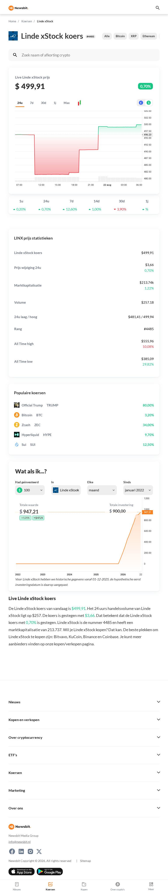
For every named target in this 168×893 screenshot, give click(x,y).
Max (67, 103)
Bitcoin (120, 36)
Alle (107, 36)
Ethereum (149, 36)
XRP (133, 36)
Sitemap (85, 861)
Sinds (127, 482)
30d (43, 103)
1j (55, 103)
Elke (90, 482)
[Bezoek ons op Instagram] (30, 851)
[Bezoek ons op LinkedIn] (21, 851)
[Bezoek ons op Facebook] (12, 851)
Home (12, 21)
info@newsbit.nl (20, 842)
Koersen (26, 21)
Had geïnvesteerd (27, 482)
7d (31, 103)
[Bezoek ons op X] (39, 851)
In (52, 482)
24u (20, 103)
